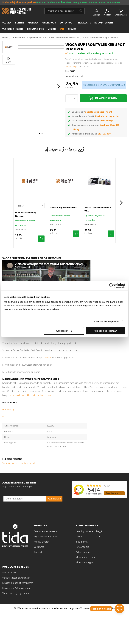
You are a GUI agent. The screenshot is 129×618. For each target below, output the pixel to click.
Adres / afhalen (41, 541)
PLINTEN (19, 22)
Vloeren (6, 22)
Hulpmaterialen (103, 22)
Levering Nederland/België (89, 531)
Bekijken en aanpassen (106, 321)
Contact (38, 552)
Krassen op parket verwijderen (17, 582)
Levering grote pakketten (88, 536)
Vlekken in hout (10, 572)
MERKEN (52, 29)
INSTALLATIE (84, 22)
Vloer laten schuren (85, 557)
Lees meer (70, 71)
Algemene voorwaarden (46, 536)
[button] (39, 133)
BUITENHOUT (67, 22)
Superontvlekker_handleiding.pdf (18, 463)
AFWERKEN (33, 22)
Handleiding (70, 66)
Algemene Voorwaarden (82, 608)
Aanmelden (54, 498)
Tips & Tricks (82, 541)
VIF (3, 416)
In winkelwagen (106, 98)
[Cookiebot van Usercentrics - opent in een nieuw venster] (111, 285)
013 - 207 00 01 (105, 133)
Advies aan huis (84, 552)
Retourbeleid (82, 546)
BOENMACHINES (35, 29)
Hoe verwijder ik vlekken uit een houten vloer (30, 395)
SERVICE (72, 29)
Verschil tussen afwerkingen (16, 577)
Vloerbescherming (12, 29)
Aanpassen (62, 330)
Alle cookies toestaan (105, 330)
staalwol (46, 357)
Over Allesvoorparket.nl (45, 531)
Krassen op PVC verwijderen (16, 588)
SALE (61, 29)
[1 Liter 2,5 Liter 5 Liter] (30, 205)
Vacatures (39, 546)
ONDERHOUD (49, 22)
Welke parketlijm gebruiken (16, 593)
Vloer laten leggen (85, 562)
